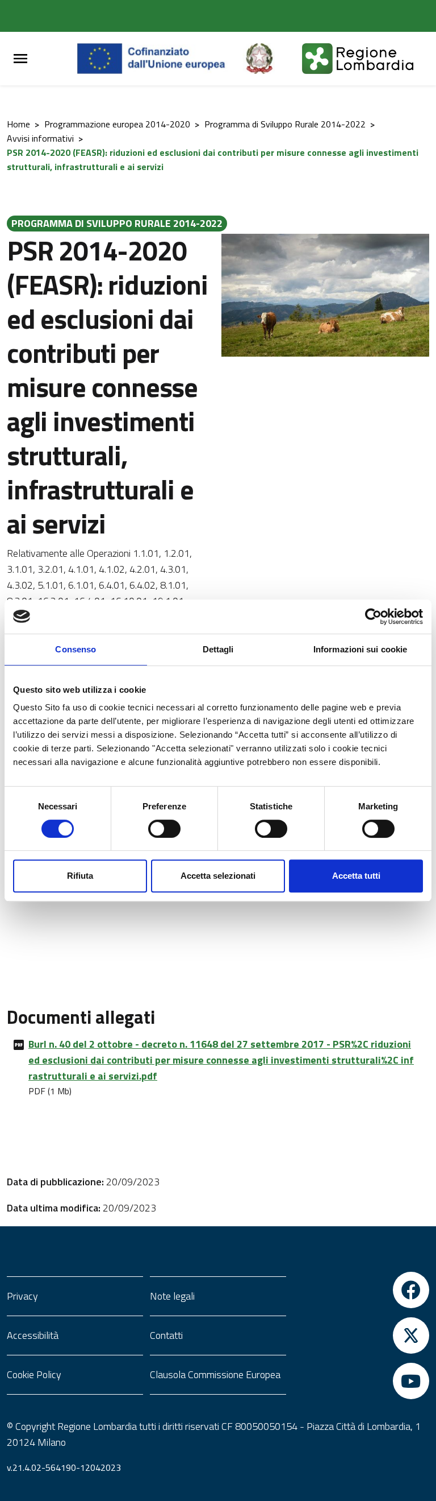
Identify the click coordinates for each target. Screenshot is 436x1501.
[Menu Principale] (20, 59)
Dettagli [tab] (218, 649)
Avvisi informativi (40, 138)
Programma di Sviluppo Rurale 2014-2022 (285, 124)
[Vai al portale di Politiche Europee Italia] (272, 58)
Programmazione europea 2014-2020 (117, 124)
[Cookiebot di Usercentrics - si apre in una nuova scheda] (373, 616)
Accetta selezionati (218, 875)
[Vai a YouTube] (361, 1381)
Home (18, 124)
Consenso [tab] (75, 649)
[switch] (164, 829)
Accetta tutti (356, 875)
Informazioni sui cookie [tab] (360, 649)
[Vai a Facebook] (361, 1290)
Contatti (166, 1335)
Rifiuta (80, 875)
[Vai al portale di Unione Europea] (159, 58)
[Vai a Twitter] (361, 1335)
